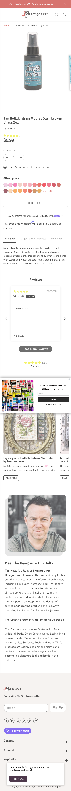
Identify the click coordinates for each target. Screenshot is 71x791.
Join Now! (18, 778)
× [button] (62, 765)
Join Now (53, 399)
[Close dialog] (69, 379)
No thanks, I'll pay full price (53, 404)
